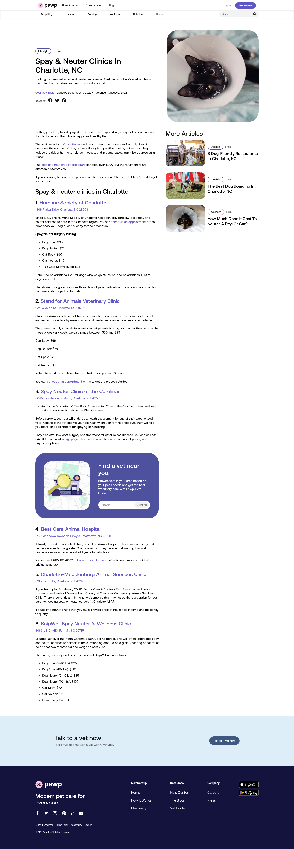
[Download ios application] (249, 784)
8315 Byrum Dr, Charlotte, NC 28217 (59, 581)
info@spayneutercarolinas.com (82, 439)
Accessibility (76, 825)
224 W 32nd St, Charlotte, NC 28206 (60, 308)
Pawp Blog (46, 14)
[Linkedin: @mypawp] (81, 814)
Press (211, 800)
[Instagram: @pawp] (55, 814)
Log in (227, 5)
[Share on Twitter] (57, 100)
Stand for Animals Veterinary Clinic (80, 301)
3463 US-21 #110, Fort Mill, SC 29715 (59, 630)
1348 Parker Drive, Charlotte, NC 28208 (61, 209)
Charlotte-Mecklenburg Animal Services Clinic (93, 574)
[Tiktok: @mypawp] (72, 814)
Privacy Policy (62, 825)
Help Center (179, 792)
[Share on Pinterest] (64, 100)
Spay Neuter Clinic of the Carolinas (80, 391)
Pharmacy (138, 808)
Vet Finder (178, 808)
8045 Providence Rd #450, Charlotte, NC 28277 (67, 398)
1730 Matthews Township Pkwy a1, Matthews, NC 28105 (73, 536)
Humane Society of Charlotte (73, 202)
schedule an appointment (128, 222)
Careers (213, 792)
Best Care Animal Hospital (70, 529)
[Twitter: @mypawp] (46, 814)
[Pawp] (47, 5)
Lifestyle (70, 14)
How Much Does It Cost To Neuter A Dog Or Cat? (232, 221)
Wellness (115, 14)
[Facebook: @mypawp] (37, 814)
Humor (159, 14)
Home (135, 792)
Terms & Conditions (44, 825)
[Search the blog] (254, 14)
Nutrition (138, 14)
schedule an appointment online (69, 381)
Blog (111, 5)
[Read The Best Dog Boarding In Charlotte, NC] (186, 185)
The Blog (177, 800)
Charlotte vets (72, 144)
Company (92, 5)
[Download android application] (249, 793)
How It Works (70, 5)
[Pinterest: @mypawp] (64, 814)
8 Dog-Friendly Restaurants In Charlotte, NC (233, 156)
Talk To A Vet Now (224, 740)
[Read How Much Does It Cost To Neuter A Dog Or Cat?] (186, 218)
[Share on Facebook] (50, 100)
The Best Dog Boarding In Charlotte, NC (231, 189)
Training (92, 14)
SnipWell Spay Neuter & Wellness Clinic (86, 623)
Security (88, 825)
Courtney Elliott (44, 92)
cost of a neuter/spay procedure (63, 164)
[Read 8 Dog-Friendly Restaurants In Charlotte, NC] (186, 153)
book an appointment (92, 560)
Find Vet (143, 505)
